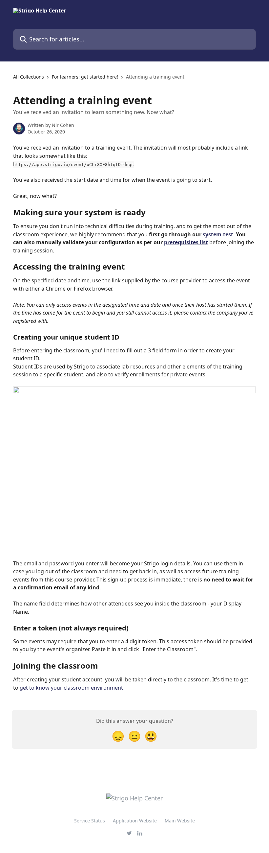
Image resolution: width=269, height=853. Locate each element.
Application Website (135, 820)
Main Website (180, 820)
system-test (218, 234)
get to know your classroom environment (71, 687)
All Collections (28, 77)
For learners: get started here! (85, 77)
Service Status (89, 820)
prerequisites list (186, 242)
